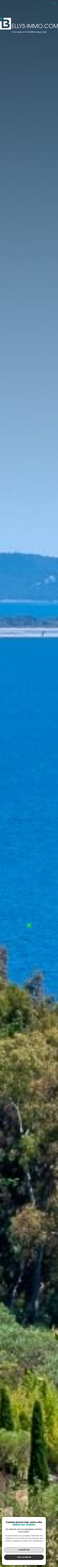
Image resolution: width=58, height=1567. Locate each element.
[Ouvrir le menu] (54, 3)
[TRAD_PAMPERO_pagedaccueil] (29, 33)
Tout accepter (24, 1557)
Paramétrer (24, 1550)
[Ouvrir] (29, 925)
